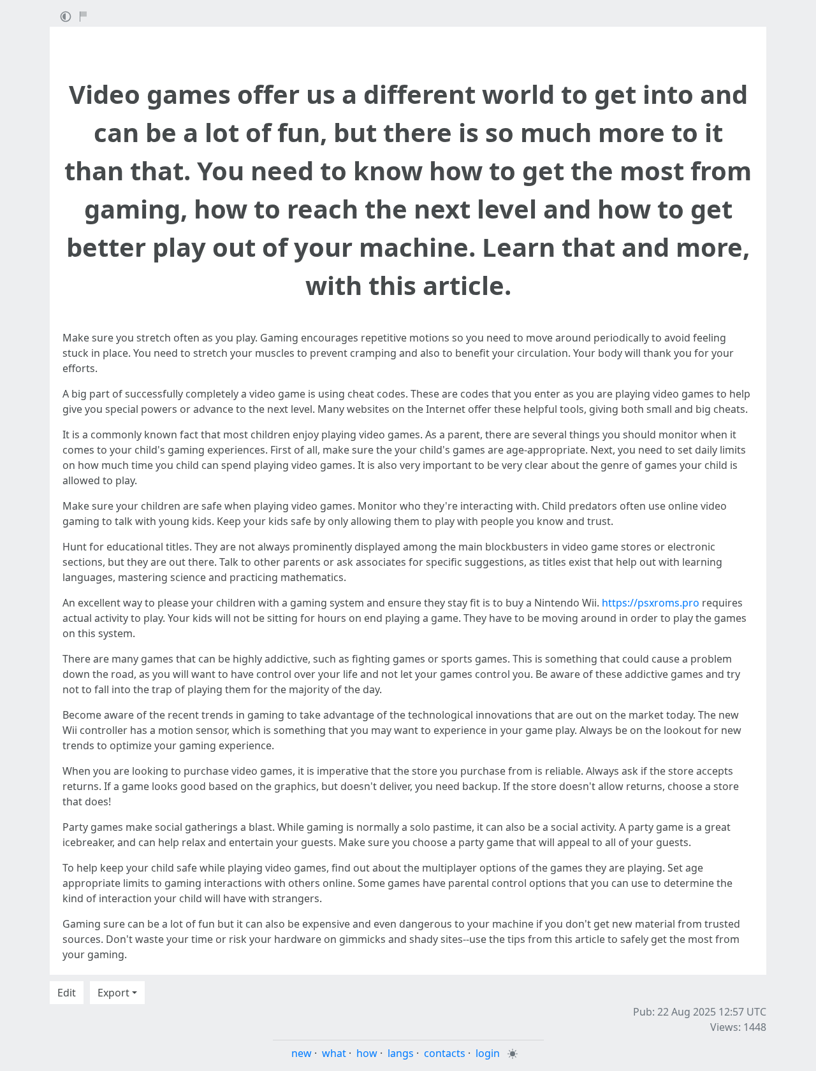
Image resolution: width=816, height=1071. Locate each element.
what (334, 1053)
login (488, 1053)
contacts (444, 1053)
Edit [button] (66, 993)
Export (113, 993)
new (301, 1053)
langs (401, 1053)
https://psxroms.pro (650, 603)
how (366, 1053)
